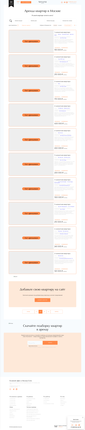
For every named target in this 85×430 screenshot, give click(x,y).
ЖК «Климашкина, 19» (64, 61)
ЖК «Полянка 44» (62, 110)
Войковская (12, 415)
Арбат (27, 402)
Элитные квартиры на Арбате (33, 418)
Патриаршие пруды (30, 398)
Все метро (12, 417)
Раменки (11, 414)
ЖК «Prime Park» (63, 37)
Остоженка (28, 400)
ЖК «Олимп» (62, 209)
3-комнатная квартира (62, 155)
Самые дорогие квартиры (32, 409)
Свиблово (28, 405)
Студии (62, 405)
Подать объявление (26, 2)
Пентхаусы (62, 398)
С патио (45, 402)
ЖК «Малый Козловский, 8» (65, 185)
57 (36, 311)
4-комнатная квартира (62, 229)
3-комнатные (12, 402)
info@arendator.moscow (15, 385)
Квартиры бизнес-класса (32, 412)
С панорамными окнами (48, 403)
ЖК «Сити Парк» (63, 160)
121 (48, 311)
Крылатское (29, 403)
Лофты (61, 400)
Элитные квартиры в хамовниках (33, 414)
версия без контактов (33, 345)
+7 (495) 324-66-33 (14, 386)
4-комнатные (12, 403)
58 (40, 311)
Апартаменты (63, 402)
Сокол (11, 412)
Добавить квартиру (42, 300)
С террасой (46, 398)
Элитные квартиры (30, 420)
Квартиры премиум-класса (32, 410)
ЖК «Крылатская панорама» (65, 135)
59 (44, 311)
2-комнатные (12, 400)
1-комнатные (12, 398)
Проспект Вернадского (15, 409)
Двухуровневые (13, 405)
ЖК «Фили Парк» (63, 86)
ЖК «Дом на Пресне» (64, 233)
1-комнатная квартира (62, 32)
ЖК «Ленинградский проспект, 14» (66, 258)
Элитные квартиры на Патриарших (31, 416)
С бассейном (46, 400)
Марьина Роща (13, 410)
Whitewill (60, 426)
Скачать (50, 342)
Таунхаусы (62, 403)
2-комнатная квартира (62, 57)
